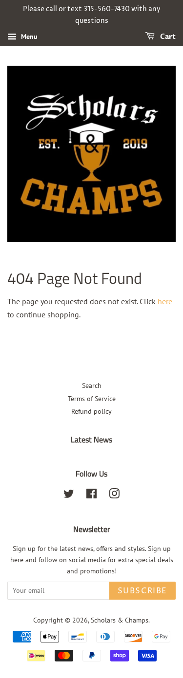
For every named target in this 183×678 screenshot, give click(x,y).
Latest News (91, 439)
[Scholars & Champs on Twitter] (68, 495)
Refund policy (91, 411)
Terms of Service (92, 398)
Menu (28, 36)
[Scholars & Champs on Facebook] (91, 495)
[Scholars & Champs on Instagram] (114, 495)
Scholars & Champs (119, 620)
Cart (167, 36)
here (165, 301)
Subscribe (142, 591)
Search (92, 385)
